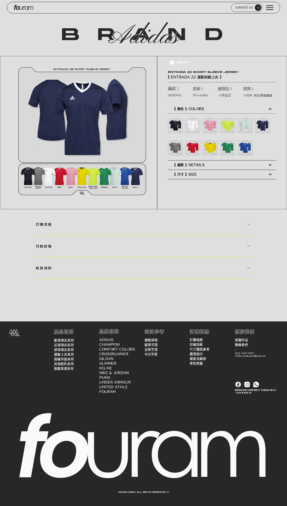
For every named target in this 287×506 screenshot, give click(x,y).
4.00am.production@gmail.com (250, 356)
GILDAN (106, 358)
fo (16, 7)
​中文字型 (151, 354)
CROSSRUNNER (113, 354)
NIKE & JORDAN (114, 372)
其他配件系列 (64, 363)
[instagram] (247, 384)
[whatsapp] (256, 384)
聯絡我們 (241, 344)
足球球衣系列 (64, 345)
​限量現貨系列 (64, 368)
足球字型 (151, 349)
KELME (105, 368)
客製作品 (241, 340)
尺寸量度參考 (199, 349)
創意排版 (151, 340)
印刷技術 (196, 344)
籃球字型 (151, 344)
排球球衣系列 (64, 349)
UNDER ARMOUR (115, 382)
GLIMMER (108, 363)
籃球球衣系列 (64, 340)
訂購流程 (196, 339)
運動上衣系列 (64, 354)
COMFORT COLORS (117, 349)
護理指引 (196, 354)
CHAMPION (109, 344)
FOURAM (107, 391)
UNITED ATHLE (113, 386)
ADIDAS (106, 339)
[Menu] (270, 7)
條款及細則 (198, 358)
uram (26, 8)
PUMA (105, 377)
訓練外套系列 (64, 359)
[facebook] (238, 384)
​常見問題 (196, 363)
